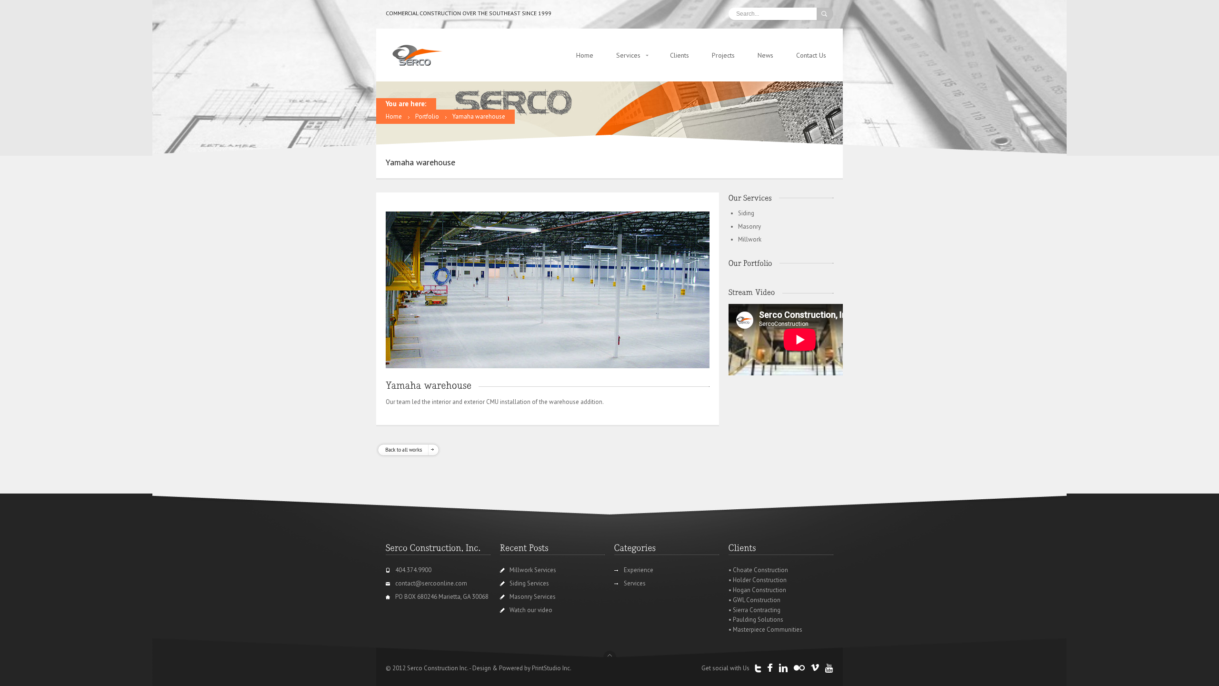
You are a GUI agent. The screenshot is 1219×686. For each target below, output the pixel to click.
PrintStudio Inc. (551, 668)
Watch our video (531, 610)
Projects (723, 55)
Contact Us (811, 55)
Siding (746, 213)
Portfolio (427, 116)
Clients (679, 55)
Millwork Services (533, 570)
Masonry (749, 226)
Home (584, 55)
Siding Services (529, 583)
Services (628, 55)
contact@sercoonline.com (431, 583)
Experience (638, 570)
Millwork (749, 239)
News (765, 55)
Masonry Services (533, 597)
